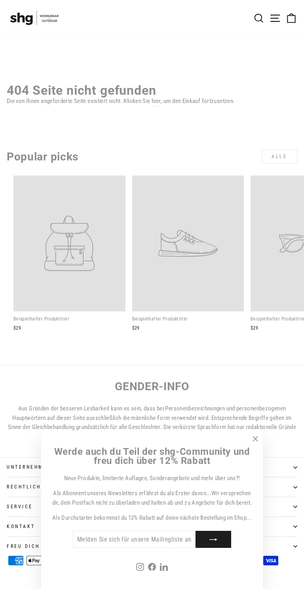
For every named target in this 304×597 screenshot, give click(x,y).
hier (156, 101)
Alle (279, 156)
